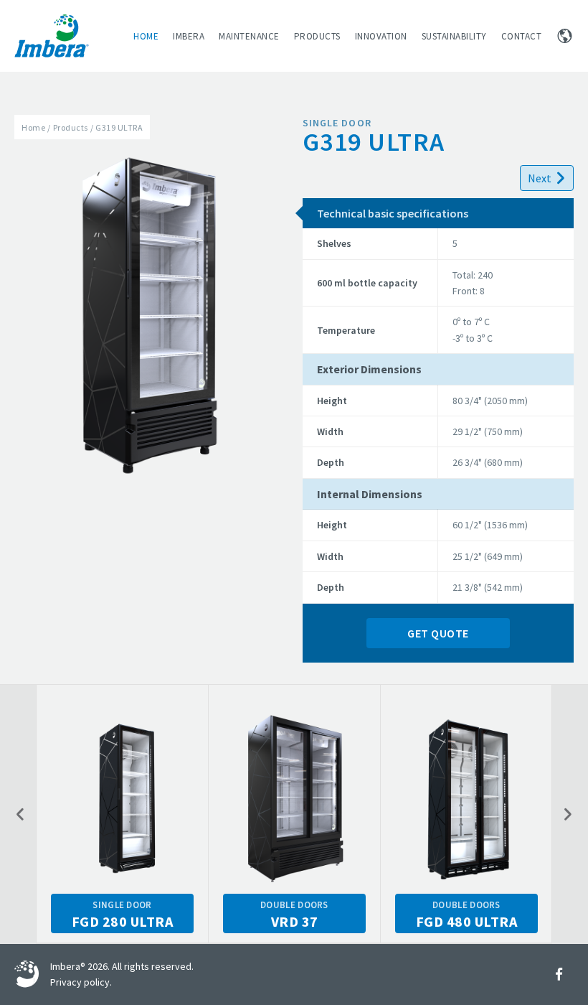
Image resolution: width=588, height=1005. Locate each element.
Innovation (381, 36)
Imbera (188, 36)
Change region (565, 36)
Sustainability (454, 36)
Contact (521, 36)
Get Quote (438, 633)
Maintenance (249, 36)
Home (145, 36)
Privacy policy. (81, 982)
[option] (123, 814)
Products (317, 36)
